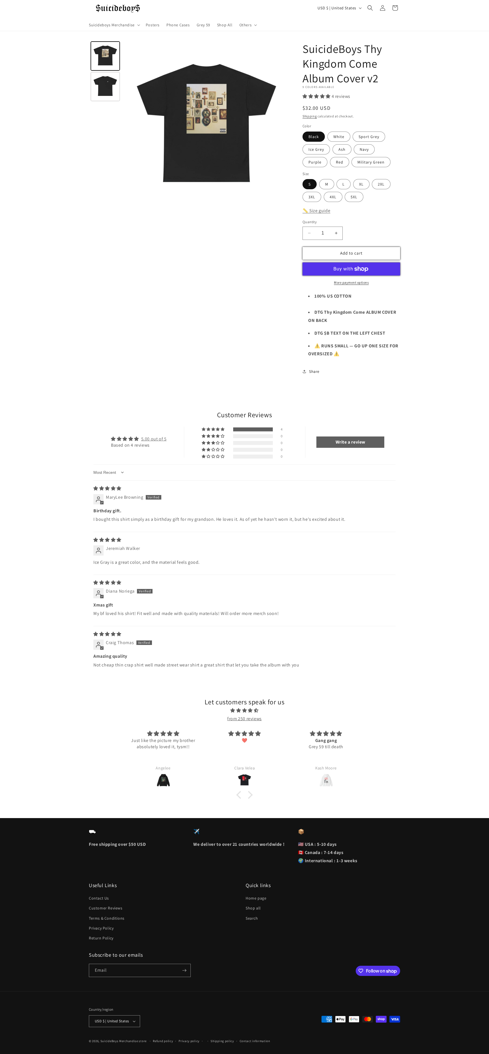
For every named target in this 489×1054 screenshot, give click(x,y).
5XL (354, 196)
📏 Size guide (316, 211)
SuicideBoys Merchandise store (123, 1041)
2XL (381, 184)
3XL (311, 196)
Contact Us (99, 898)
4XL (333, 196)
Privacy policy (189, 1041)
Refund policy (163, 1041)
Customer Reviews (106, 908)
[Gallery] (190, 126)
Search (252, 918)
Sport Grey (369, 136)
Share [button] (314, 371)
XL (361, 184)
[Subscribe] (184, 970)
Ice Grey (316, 149)
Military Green (371, 162)
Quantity (310, 222)
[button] (113, 25)
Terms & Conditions (107, 918)
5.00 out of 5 (154, 439)
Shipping (310, 116)
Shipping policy (222, 1041)
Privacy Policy (101, 928)
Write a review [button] (350, 442)
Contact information (255, 1041)
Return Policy (101, 938)
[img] (107, 488)
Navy (364, 149)
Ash (342, 149)
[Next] (283, 126)
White (338, 136)
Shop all (253, 908)
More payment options (351, 282)
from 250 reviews (244, 719)
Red (339, 162)
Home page (256, 898)
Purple (314, 162)
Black (313, 136)
